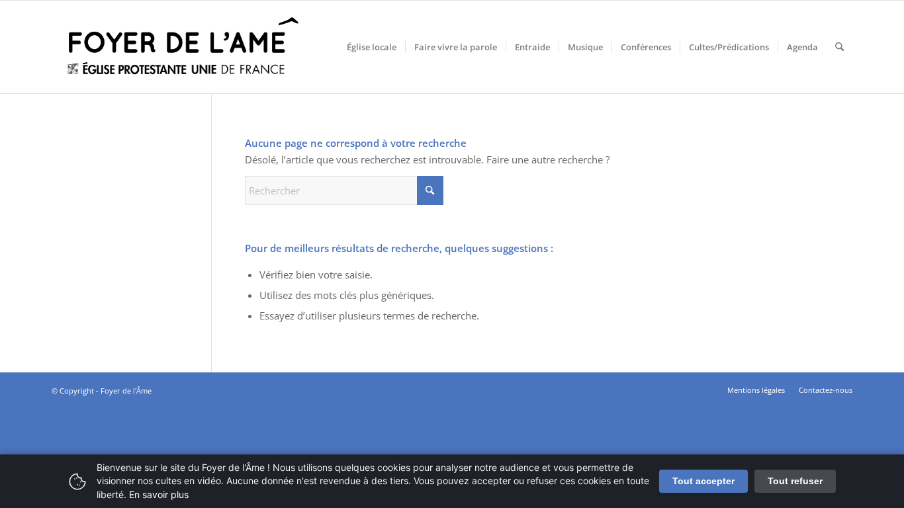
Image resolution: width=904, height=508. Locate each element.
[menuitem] (371, 47)
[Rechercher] (839, 47)
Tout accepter (703, 481)
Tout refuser (795, 481)
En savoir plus (159, 494)
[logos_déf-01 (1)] (184, 47)
